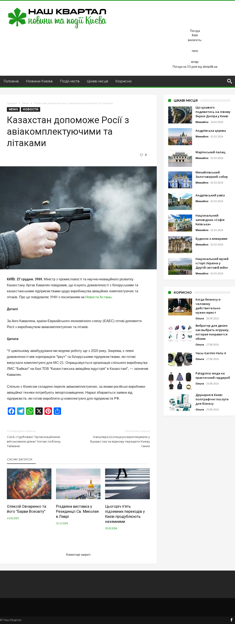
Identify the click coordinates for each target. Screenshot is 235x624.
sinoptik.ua (210, 66)
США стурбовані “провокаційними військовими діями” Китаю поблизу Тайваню (34, 438)
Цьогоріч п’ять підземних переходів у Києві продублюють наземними (125, 514)
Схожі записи (19, 459)
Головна (12, 103)
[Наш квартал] (57, 7)
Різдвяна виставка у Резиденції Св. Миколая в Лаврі (77, 511)
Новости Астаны (98, 297)
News (25, 103)
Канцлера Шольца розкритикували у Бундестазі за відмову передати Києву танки (120, 438)
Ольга (200, 318)
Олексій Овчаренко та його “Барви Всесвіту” (26, 509)
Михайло (202, 122)
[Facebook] (231, 620)
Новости (30, 109)
